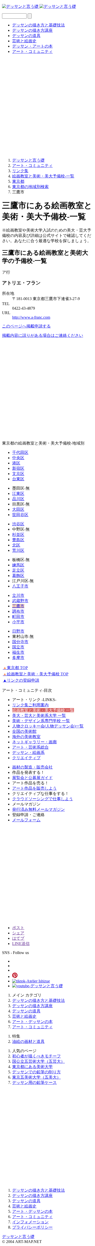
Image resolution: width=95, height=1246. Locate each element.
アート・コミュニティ (32, 51)
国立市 (18, 647)
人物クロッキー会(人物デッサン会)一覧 (48, 726)
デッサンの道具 (26, 35)
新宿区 (18, 468)
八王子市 (20, 586)
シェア (18, 933)
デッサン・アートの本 (32, 46)
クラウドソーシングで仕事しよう (42, 799)
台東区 (18, 479)
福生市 (18, 652)
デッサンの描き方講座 (32, 30)
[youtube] (37, 986)
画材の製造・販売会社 (32, 767)
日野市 (18, 631)
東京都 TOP (15, 668)
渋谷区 (18, 524)
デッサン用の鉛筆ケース (34, 1082)
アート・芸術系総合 (30, 747)
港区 (16, 463)
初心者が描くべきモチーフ (36, 1056)
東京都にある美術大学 (32, 1067)
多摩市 (18, 657)
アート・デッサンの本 (32, 1021)
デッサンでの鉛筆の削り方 (36, 1072)
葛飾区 (18, 575)
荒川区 (18, 550)
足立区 (18, 570)
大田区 (18, 509)
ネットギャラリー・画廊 (34, 742)
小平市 (18, 622)
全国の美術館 (24, 731)
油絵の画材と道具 (28, 1041)
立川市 (18, 595)
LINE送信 (21, 943)
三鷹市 (18, 606)
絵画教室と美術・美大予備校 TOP (35, 674)
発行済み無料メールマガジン (38, 809)
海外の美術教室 (26, 737)
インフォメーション (30, 1222)
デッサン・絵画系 (28, 752)
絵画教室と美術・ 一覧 (43, 710)
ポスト (18, 928)
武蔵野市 (20, 601)
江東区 (18, 493)
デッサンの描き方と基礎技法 (38, 25)
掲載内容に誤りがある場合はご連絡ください (42, 335)
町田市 (18, 616)
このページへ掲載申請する (26, 326)
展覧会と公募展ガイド (32, 778)
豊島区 (18, 540)
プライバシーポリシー (32, 1227)
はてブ (18, 938)
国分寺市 (20, 642)
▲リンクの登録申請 (21, 680)
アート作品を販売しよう (34, 788)
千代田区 (20, 452)
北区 (16, 545)
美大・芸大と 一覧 (39, 715)
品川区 (18, 499)
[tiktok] (31, 981)
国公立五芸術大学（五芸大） (38, 1061)
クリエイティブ (26, 758)
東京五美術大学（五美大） (36, 1077)
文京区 (18, 473)
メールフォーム (26, 820)
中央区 (18, 458)
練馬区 (18, 565)
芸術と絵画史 (24, 41)
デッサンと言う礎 (18, 1236)
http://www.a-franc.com (31, 317)
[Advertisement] (47, 105)
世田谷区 (20, 514)
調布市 (18, 611)
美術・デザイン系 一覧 (41, 721)
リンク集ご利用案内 (30, 705)
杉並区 (18, 534)
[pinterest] (14, 976)
